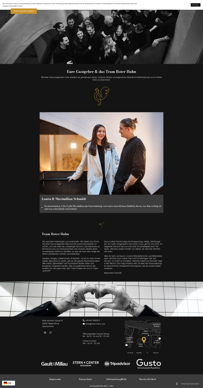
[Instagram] (50, 332)
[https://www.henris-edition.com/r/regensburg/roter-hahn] (54, 363)
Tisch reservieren (24, 11)
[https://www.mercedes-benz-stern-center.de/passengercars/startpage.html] (86, 363)
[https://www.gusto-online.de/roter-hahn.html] (148, 363)
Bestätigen (195, 5)
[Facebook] (45, 332)
